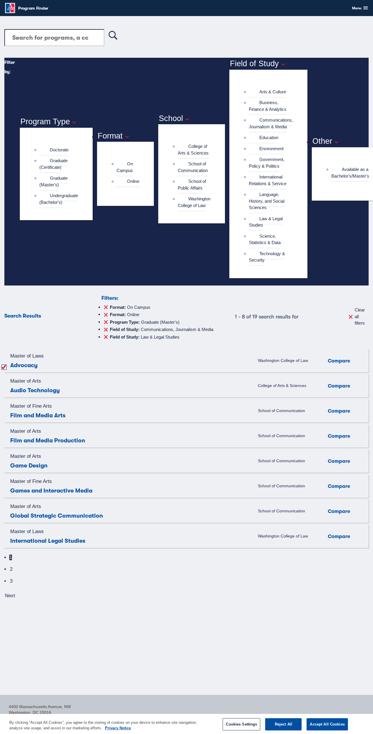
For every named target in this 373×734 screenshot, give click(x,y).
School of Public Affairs (192, 184)
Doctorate (59, 149)
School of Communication (193, 167)
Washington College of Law (194, 202)
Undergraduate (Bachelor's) (58, 199)
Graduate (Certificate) (53, 164)
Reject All (283, 724)
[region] (186, 724)
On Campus (125, 167)
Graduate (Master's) (53, 181)
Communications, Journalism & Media (271, 123)
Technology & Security (267, 257)
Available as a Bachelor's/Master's (350, 172)
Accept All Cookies (327, 724)
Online (133, 181)
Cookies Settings (241, 724)
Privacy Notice (118, 728)
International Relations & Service (267, 180)
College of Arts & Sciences (193, 149)
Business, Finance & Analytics (267, 106)
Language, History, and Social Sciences (266, 201)
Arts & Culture (272, 91)
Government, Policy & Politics (266, 163)
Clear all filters (360, 316)
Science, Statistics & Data (265, 239)
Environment (271, 148)
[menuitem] (58, 150)
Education (268, 137)
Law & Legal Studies (266, 222)
